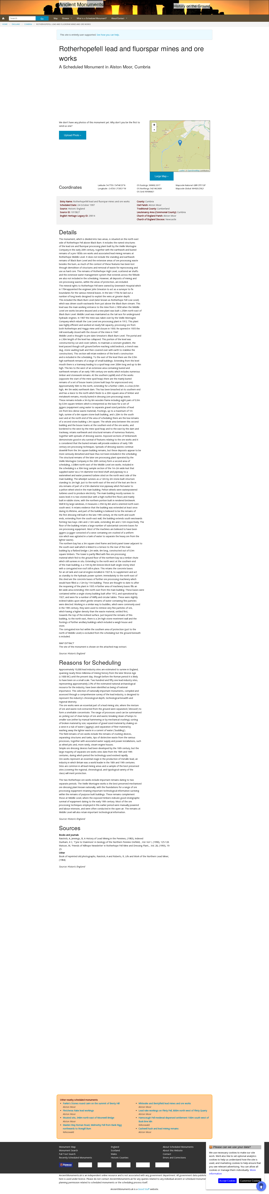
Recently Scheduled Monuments (75, 1157)
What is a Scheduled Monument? (92, 18)
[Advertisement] (134, 95)
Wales (114, 1154)
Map (56, 18)
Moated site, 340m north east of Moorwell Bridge (88, 1117)
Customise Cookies (250, 1180)
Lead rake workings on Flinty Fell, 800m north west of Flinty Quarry (173, 1110)
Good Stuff (143, 1189)
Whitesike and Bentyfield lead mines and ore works (165, 1103)
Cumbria (28, 24)
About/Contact (117, 18)
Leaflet (181, 170)
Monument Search (68, 1150)
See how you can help (108, 34)
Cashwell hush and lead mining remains (159, 1128)
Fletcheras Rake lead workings (78, 1110)
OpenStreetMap (194, 170)
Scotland (115, 1150)
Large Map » (162, 176)
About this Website (173, 1150)
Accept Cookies (227, 1180)
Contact (167, 1154)
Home (4, 24)
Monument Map (67, 1146)
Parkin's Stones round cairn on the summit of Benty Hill (91, 1103)
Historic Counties (119, 1157)
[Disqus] (134, 964)
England (16, 24)
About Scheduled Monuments (178, 1146)
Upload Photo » (72, 135)
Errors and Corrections (174, 1157)
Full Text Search (67, 1154)
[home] (3, 18)
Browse (65, 18)
